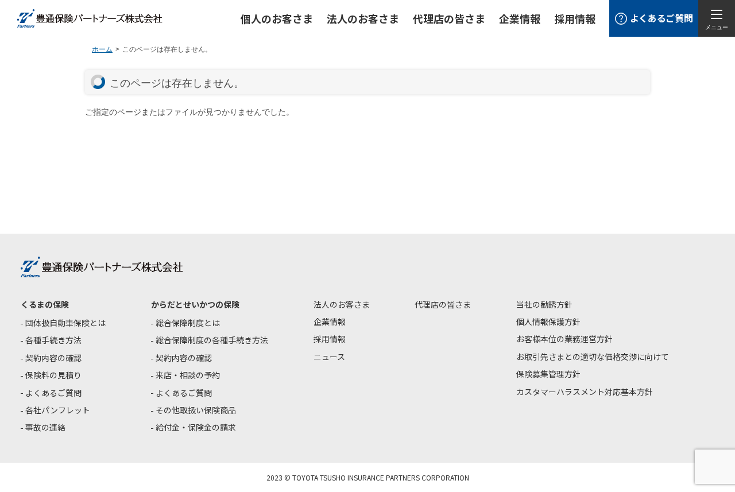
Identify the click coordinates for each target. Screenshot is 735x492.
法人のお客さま (342, 304)
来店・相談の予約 (188, 375)
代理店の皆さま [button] (449, 18)
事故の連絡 (45, 427)
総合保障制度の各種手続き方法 (212, 340)
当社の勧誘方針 (544, 304)
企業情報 (519, 18)
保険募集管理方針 (548, 373)
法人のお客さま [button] (363, 18)
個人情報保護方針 (548, 321)
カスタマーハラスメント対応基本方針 (584, 391)
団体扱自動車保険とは (65, 322)
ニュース (329, 356)
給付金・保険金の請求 (196, 427)
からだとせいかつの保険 (195, 304)
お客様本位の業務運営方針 (564, 338)
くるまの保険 (45, 304)
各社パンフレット (57, 410)
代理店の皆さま (443, 304)
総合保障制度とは (188, 322)
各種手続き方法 (53, 340)
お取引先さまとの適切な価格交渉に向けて (592, 356)
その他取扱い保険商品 (196, 410)
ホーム (102, 49)
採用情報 (574, 18)
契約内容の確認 (53, 357)
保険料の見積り (53, 375)
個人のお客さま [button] (277, 18)
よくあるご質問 (53, 392)
